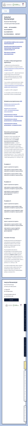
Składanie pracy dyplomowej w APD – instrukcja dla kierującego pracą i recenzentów (11, 110)
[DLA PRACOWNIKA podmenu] (14, 34)
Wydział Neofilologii (25, 347)
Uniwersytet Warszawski (25, 317)
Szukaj (5, 11)
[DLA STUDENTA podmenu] (12, 29)
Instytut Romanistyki (9, 18)
